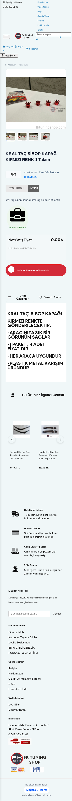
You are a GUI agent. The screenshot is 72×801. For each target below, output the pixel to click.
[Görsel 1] (10, 136)
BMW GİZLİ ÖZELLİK (21, 647)
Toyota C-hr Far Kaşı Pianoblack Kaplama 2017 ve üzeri (20, 455)
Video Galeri (43, 7)
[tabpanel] (36, 342)
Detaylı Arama (17, 709)
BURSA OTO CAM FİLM (23, 652)
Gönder (57, 613)
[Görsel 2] (22, 136)
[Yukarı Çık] (2, 55)
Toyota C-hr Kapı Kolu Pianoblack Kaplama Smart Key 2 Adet (49, 455)
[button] (36, 99)
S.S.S (40, 30)
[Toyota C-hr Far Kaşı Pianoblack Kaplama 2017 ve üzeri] (21, 429)
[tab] (20, 297)
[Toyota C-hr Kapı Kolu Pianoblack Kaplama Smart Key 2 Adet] (50, 429)
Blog (39, 11)
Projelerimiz (42, 2)
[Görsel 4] (45, 136)
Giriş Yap (9, 46)
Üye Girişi (14, 704)
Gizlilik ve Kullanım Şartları (24, 678)
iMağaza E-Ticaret (36, 790)
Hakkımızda (43, 25)
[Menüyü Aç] (6, 37)
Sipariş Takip (43, 16)
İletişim (40, 21)
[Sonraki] (60, 439)
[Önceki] (11, 439)
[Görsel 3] (33, 136)
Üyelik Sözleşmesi (19, 642)
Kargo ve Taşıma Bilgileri (23, 637)
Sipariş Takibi (16, 632)
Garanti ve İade (17, 689)
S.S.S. (12, 683)
